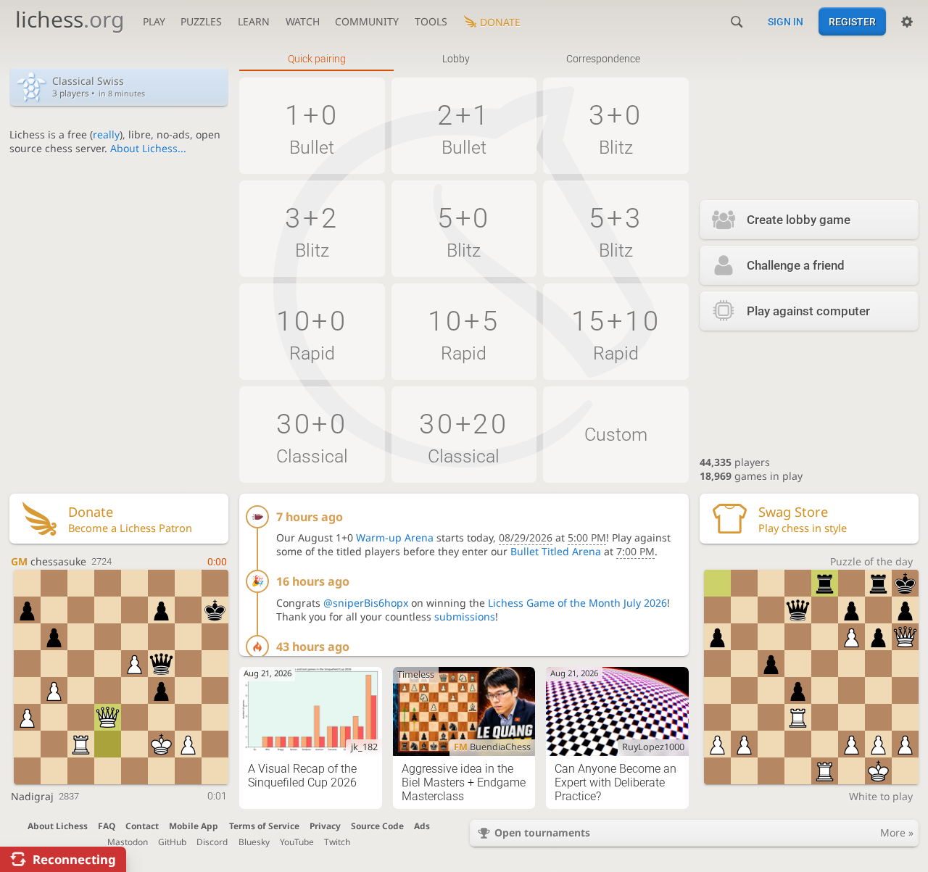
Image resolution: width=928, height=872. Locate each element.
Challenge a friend (796, 265)
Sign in (785, 22)
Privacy (325, 825)
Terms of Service (264, 825)
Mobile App (193, 825)
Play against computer (808, 311)
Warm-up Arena (395, 537)
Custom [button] (615, 434)
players (735, 462)
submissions (464, 616)
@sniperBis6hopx (365, 603)
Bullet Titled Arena (555, 551)
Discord (212, 841)
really (106, 134)
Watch (303, 21)
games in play (751, 476)
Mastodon (127, 841)
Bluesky (254, 841)
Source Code (377, 825)
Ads (422, 825)
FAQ (106, 825)
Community (367, 21)
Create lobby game (798, 219)
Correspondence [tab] (603, 59)
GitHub (172, 841)
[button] (312, 126)
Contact (142, 825)
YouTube (297, 841)
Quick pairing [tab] (317, 59)
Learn (254, 21)
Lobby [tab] (456, 59)
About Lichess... (148, 148)
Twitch (337, 841)
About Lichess (58, 825)
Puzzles (201, 21)
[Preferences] (907, 21)
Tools (431, 21)
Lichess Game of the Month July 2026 (577, 603)
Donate (500, 22)
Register (852, 22)
